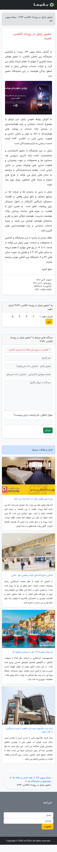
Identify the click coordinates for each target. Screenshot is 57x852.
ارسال (48, 430)
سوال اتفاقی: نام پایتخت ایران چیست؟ (33, 415)
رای (49, 321)
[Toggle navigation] (6, 5)
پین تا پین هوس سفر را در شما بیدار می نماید (33, 498)
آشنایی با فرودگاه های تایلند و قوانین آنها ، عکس (32, 575)
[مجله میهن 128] (44, 4)
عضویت (47, 826)
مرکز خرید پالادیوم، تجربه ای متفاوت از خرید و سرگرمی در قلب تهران (29, 730)
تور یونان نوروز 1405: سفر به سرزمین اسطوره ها (33, 652)
